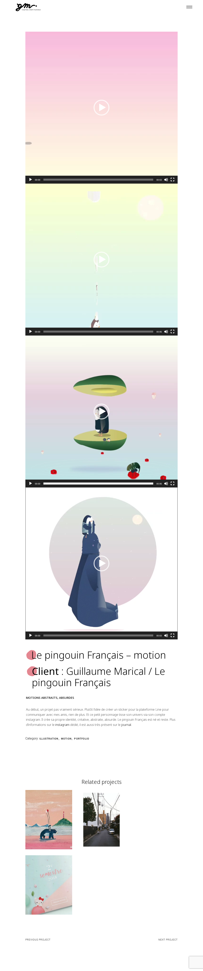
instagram (62, 725)
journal (126, 725)
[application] (101, 108)
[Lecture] (31, 180)
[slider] (98, 180)
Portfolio (81, 738)
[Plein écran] (172, 180)
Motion (66, 738)
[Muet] (166, 180)
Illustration (49, 738)
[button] (101, 108)
